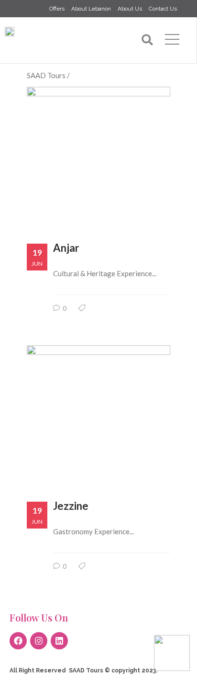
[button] (147, 39)
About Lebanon (91, 8)
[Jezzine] (98, 409)
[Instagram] (38, 640)
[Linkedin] (59, 640)
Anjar (66, 247)
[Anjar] (98, 151)
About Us (130, 8)
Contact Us (163, 8)
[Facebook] (18, 640)
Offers (57, 8)
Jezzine (70, 505)
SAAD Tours (46, 75)
